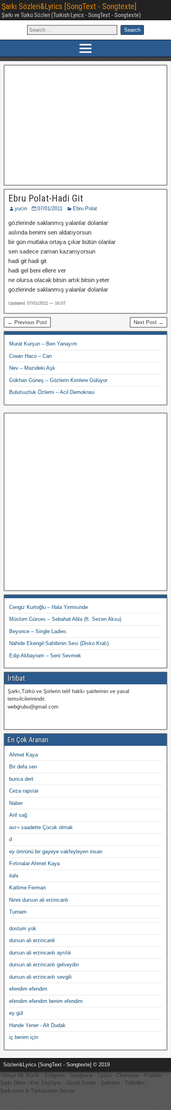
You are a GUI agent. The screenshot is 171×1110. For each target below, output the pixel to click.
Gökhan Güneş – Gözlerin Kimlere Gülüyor (58, 380)
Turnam (18, 912)
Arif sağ (18, 815)
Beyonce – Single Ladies (37, 631)
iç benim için (23, 1037)
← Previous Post (27, 322)
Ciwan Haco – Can (30, 356)
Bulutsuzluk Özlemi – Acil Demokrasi (52, 392)
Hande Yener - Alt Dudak (37, 1025)
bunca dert (21, 779)
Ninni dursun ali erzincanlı (38, 900)
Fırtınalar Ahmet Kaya (34, 863)
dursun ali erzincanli (32, 940)
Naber (16, 803)
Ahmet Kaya (23, 755)
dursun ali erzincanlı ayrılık (40, 953)
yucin (21, 208)
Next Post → (148, 322)
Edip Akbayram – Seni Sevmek (45, 656)
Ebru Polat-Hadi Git (45, 198)
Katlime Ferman (27, 888)
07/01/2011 (49, 208)
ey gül (16, 1013)
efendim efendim (28, 989)
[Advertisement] (86, 124)
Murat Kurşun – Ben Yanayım (43, 344)
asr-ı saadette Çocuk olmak (41, 827)
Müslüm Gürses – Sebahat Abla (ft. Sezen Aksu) (65, 619)
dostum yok (22, 928)
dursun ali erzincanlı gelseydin (44, 965)
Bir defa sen (23, 767)
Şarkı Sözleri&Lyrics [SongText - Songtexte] (69, 6)
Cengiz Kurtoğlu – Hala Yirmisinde (48, 607)
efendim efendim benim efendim (46, 1001)
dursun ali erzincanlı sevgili (40, 977)
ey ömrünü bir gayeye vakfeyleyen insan (55, 852)
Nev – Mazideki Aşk (32, 368)
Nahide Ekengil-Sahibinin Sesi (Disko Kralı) (59, 643)
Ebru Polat (85, 208)
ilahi (13, 876)
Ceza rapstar (24, 791)
